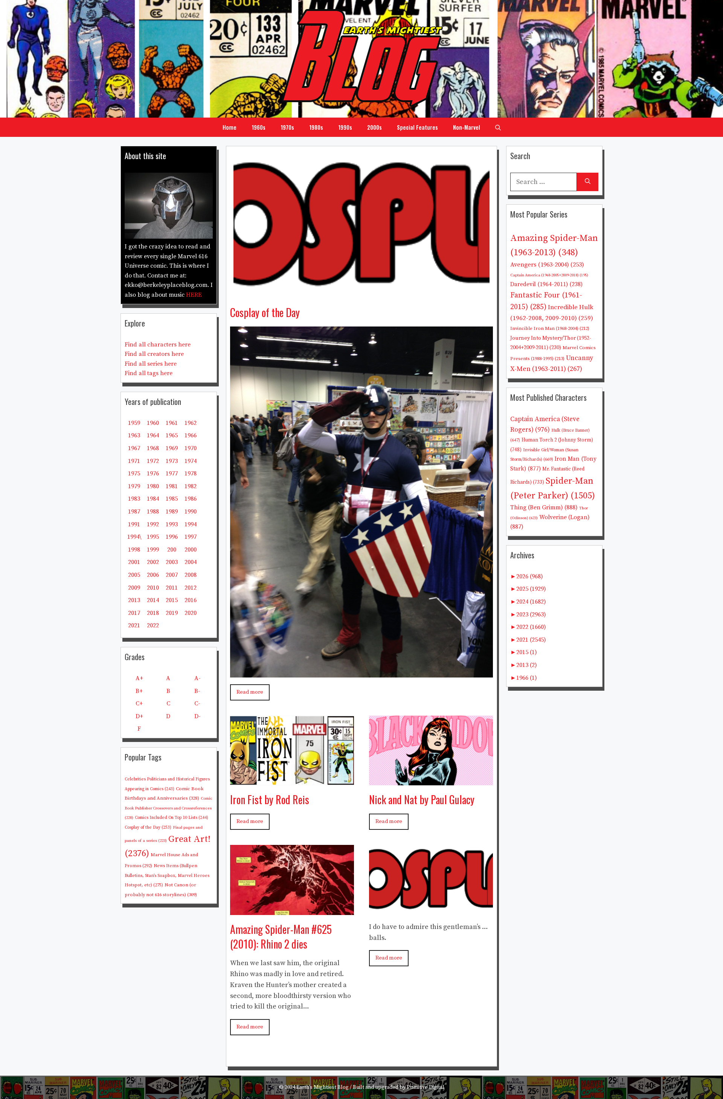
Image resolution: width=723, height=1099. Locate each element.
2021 (134, 625)
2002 (153, 562)
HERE (194, 295)
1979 (134, 486)
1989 (172, 511)
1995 (153, 537)
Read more (249, 692)
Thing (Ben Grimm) (544, 507)
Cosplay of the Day (265, 312)
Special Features (417, 127)
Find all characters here (158, 344)
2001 (134, 562)
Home (229, 127)
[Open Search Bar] (498, 127)
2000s (374, 127)
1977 (172, 473)
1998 (134, 549)
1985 (172, 499)
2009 (134, 588)
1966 (191, 435)
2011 (172, 588)
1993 (172, 524)
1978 (191, 473)
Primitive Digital (425, 1087)
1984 (153, 499)
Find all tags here (148, 373)
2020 (191, 613)
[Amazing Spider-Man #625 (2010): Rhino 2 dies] (292, 909)
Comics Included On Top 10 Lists (171, 817)
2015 (172, 600)
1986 (191, 499)
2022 (153, 625)
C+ (139, 703)
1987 (134, 511)
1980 (153, 486)
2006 (153, 575)
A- (197, 678)
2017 (134, 613)
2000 (191, 549)
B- (197, 691)
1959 (134, 423)
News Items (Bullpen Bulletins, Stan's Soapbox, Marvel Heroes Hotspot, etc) (167, 875)
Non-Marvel (466, 127)
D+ (139, 716)
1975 (134, 473)
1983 (134, 499)
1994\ (134, 537)
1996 (172, 537)
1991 (134, 524)
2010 (153, 588)
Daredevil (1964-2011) (546, 284)
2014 (153, 600)
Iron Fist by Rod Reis (269, 799)
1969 (172, 448)
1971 (134, 461)
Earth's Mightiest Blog (322, 1087)
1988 (153, 511)
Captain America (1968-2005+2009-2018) (549, 275)
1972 (153, 461)
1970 (191, 448)
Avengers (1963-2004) (547, 265)
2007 (172, 575)
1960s (258, 127)
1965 (172, 435)
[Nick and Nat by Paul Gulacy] (431, 779)
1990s (345, 127)
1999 (153, 549)
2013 (134, 600)
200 (171, 549)
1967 (134, 448)
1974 (191, 461)
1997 (191, 537)
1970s (287, 127)
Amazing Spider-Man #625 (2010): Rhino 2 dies (281, 936)
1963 (134, 435)
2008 (191, 575)
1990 (191, 511)
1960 (153, 423)
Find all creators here (154, 354)
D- (197, 716)
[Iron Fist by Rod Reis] (292, 779)
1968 (153, 448)
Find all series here (151, 364)
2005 (134, 575)
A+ (139, 678)
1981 (172, 486)
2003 (172, 562)
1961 (172, 423)
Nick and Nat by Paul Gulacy (421, 799)
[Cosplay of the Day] (361, 292)
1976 (153, 473)
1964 (153, 435)
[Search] (587, 182)
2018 (153, 613)
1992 (153, 524)
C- (197, 703)
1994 (191, 524)
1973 (172, 461)
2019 (172, 613)
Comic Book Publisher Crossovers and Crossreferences (168, 808)
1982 (191, 486)
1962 (191, 423)
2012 (191, 588)
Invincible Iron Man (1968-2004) (549, 328)
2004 (191, 562)
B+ (139, 691)
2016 (191, 600)
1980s (316, 127)
